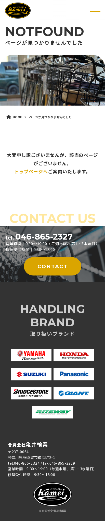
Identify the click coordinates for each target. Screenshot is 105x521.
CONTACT (52, 266)
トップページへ (31, 171)
